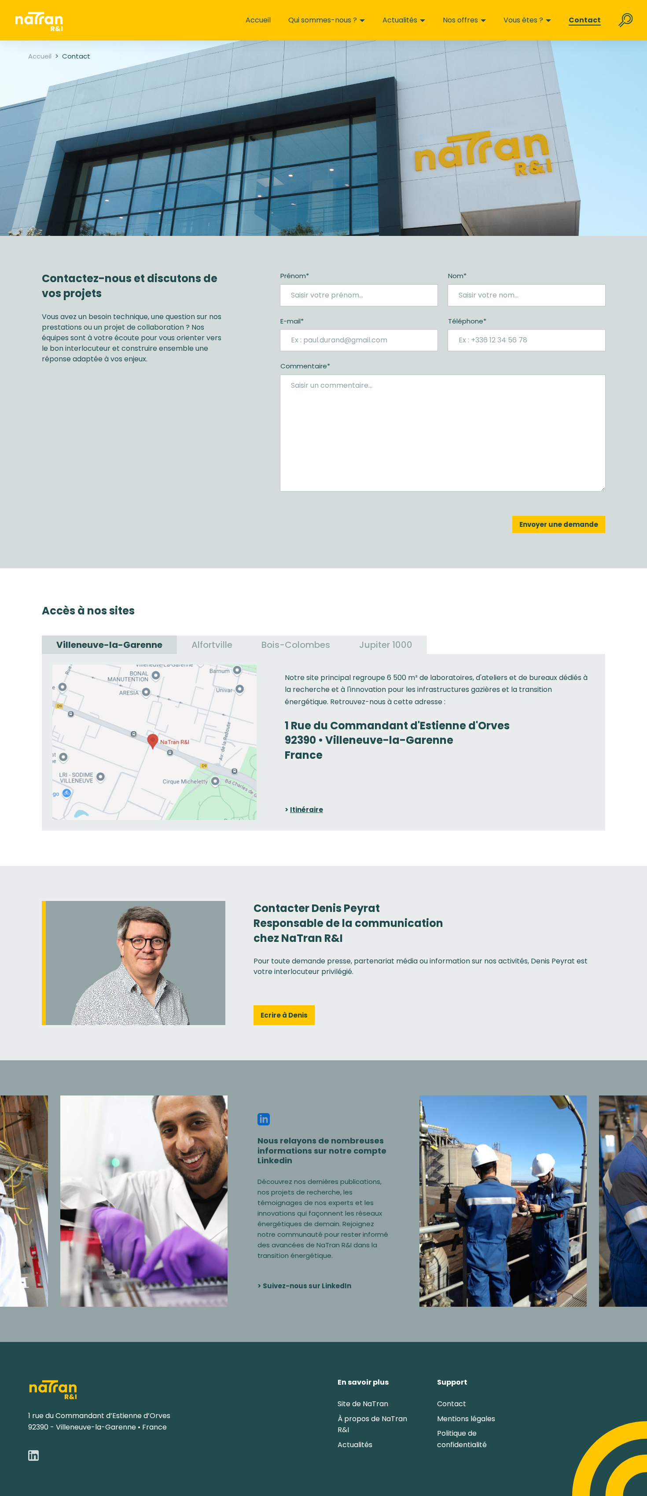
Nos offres (460, 20)
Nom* (457, 275)
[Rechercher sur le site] (625, 20)
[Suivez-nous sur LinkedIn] (33, 1455)
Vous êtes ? (523, 20)
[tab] (109, 645)
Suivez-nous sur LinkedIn (307, 1286)
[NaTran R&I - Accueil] (52, 1388)
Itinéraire (306, 809)
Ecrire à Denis (284, 1015)
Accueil (258, 20)
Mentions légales (466, 1419)
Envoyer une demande (558, 524)
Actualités (399, 20)
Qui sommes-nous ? (322, 20)
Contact (585, 20)
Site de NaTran (363, 1404)
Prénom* (294, 275)
